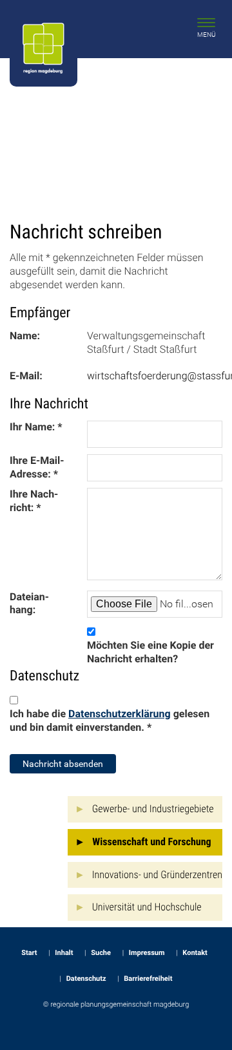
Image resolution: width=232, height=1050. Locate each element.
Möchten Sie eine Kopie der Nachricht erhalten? (150, 652)
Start (29, 953)
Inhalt (64, 953)
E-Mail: (26, 376)
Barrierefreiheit (148, 978)
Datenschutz (86, 978)
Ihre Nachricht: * (34, 501)
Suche (101, 953)
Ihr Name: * (36, 427)
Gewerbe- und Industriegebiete (153, 809)
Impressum (147, 953)
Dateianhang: (29, 603)
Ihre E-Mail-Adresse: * (37, 467)
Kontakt (194, 953)
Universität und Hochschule (147, 907)
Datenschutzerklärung (119, 714)
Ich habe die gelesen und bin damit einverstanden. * (109, 720)
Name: (25, 336)
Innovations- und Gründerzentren (157, 874)
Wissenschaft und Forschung (151, 841)
